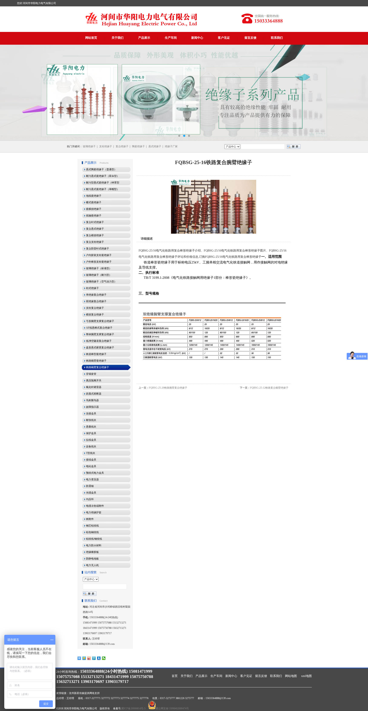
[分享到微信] (104, 658)
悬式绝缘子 (154, 146)
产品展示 (144, 37)
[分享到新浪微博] (89, 658)
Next (360, 92)
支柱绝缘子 (105, 146)
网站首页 (91, 37)
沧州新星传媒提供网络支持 (84, 693)
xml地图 (306, 676)
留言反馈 (250, 37)
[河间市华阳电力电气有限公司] (184, 92)
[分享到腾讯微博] (94, 658)
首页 (175, 676)
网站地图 (291, 676)
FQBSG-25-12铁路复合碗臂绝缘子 (269, 387)
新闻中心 (197, 37)
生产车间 (171, 37)
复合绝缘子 (122, 146)
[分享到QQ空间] (84, 658)
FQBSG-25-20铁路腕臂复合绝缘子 (168, 387)
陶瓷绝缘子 (138, 146)
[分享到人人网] (99, 658)
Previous (7, 92)
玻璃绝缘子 (89, 146)
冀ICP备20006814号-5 (133, 708)
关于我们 (118, 37)
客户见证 (224, 37)
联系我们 (277, 37)
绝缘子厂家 (171, 146)
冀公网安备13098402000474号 (172, 708)
